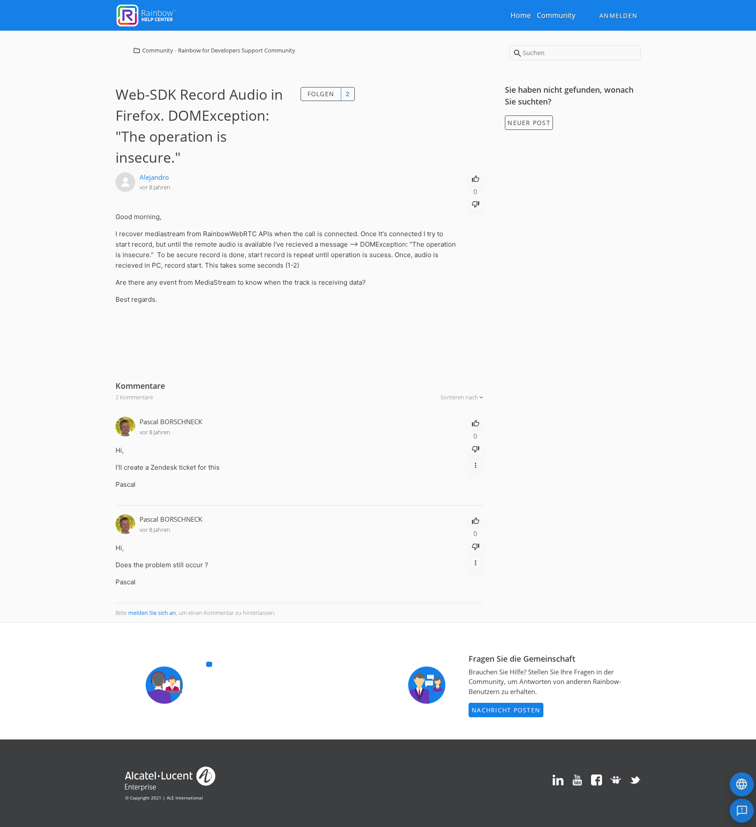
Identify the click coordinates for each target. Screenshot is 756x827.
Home (521, 15)
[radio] (475, 178)
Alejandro (154, 177)
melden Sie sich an (152, 613)
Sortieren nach (460, 397)
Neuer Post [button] (529, 123)
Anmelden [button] (618, 15)
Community (556, 15)
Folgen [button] (321, 94)
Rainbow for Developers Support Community (236, 50)
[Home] (146, 14)
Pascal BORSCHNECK (171, 421)
